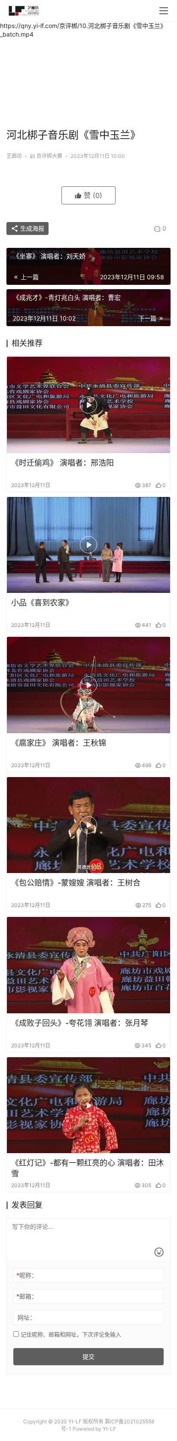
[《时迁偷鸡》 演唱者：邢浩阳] (88, 405)
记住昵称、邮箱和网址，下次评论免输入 (70, 1334)
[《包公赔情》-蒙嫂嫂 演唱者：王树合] (88, 825)
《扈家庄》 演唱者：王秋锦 (58, 742)
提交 (88, 1356)
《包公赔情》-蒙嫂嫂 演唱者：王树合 (75, 882)
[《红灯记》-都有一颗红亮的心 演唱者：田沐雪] (88, 1105)
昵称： (26, 1275)
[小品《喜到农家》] (88, 545)
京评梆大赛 (49, 156)
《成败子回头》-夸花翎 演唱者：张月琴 (79, 1023)
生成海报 (31, 228)
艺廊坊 (14, 156)
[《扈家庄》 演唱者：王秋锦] (88, 685)
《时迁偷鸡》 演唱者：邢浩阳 (62, 462)
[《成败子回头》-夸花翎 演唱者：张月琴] (88, 965)
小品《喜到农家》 (42, 602)
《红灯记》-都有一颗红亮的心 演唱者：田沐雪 (87, 1168)
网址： (27, 1317)
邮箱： (26, 1296)
